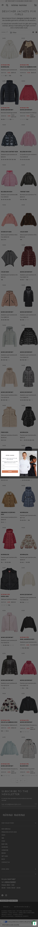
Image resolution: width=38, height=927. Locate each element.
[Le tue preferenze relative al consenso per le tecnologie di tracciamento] (34, 923)
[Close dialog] (36, 452)
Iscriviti (9, 471)
